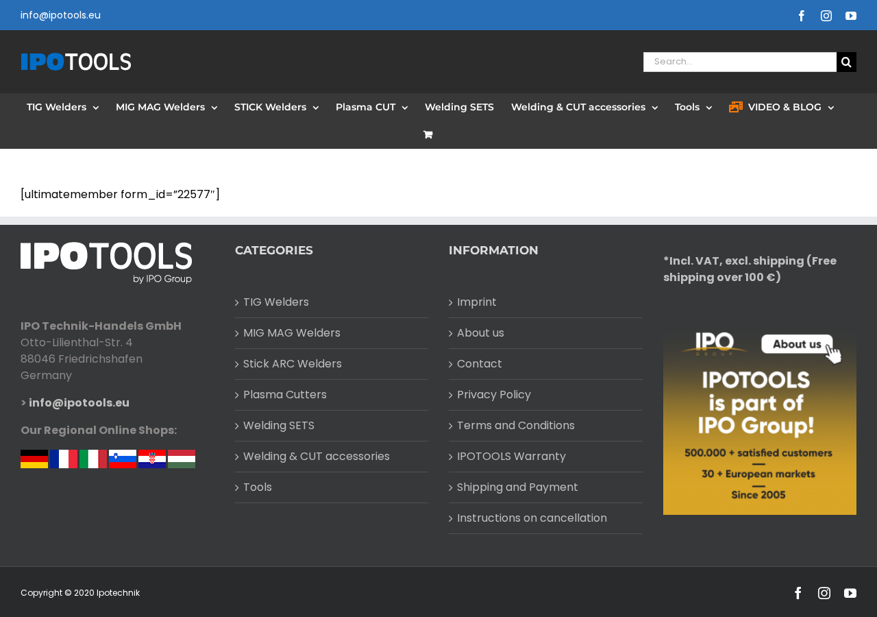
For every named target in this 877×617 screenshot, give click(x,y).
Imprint (477, 302)
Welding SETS (278, 425)
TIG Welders (276, 302)
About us (480, 333)
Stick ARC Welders (292, 364)
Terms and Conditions (516, 425)
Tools (257, 487)
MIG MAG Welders (292, 333)
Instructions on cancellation (532, 518)
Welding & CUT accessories (316, 456)
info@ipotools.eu (61, 15)
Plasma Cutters (285, 394)
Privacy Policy (494, 394)
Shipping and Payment (517, 487)
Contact (479, 364)
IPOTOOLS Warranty (511, 456)
